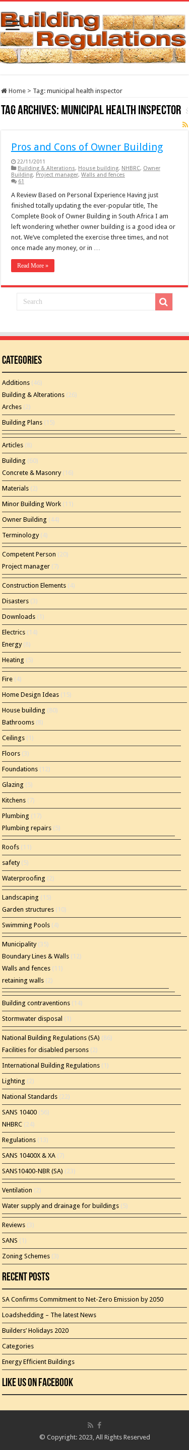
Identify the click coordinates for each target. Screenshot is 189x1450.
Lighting (13, 1081)
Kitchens (14, 800)
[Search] (163, 301)
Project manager (57, 175)
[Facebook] (99, 1425)
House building (98, 168)
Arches (12, 407)
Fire (7, 679)
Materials (15, 488)
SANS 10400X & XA (28, 1155)
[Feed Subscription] (185, 125)
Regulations (19, 1140)
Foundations (20, 769)
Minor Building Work (31, 504)
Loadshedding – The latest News (49, 1315)
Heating (13, 660)
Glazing (13, 784)
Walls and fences (103, 175)
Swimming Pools (26, 925)
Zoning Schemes (26, 1256)
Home (16, 91)
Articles (12, 445)
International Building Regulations (51, 1065)
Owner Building (24, 519)
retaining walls (23, 980)
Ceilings (13, 738)
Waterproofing (23, 878)
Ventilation (17, 1190)
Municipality (19, 944)
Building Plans (22, 422)
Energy (12, 644)
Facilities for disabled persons (45, 1050)
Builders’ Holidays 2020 (35, 1330)
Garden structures (28, 909)
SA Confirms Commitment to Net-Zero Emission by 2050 (82, 1299)
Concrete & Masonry (31, 472)
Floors (11, 753)
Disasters (15, 601)
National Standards (29, 1096)
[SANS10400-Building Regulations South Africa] (94, 36)
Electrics (13, 632)
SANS (10, 1240)
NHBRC (130, 168)
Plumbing (15, 816)
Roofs (10, 847)
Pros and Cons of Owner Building (87, 147)
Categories (18, 1346)
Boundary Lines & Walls (35, 956)
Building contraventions (36, 1003)
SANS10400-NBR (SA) (32, 1171)
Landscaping (20, 897)
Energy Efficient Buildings (38, 1361)
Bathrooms (18, 722)
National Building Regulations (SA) (51, 1037)
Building (14, 460)
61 (21, 181)
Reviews (13, 1225)
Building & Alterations (46, 168)
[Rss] (90, 1425)
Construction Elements (34, 585)
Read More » (32, 265)
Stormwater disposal (32, 1018)
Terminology (20, 535)
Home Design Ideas (30, 694)
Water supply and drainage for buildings (60, 1206)
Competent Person (29, 554)
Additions (16, 382)
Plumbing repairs (26, 828)
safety (11, 862)
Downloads (18, 616)
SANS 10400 (19, 1112)
